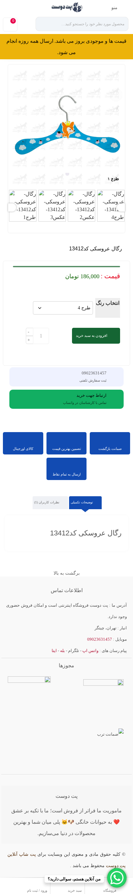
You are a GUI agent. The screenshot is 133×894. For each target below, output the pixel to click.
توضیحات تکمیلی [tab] (82, 502)
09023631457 (24, 7)
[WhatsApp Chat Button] (117, 878)
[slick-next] (12, 207)
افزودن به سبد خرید (91, 335)
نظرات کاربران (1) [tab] (47, 502)
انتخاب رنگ (107, 303)
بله (62, 650)
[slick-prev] (121, 207)
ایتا (54, 650)
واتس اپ (90, 650)
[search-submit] (45, 24)
